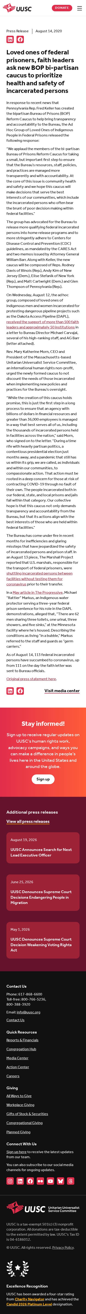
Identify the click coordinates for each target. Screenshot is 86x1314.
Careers (12, 1076)
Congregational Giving (24, 1123)
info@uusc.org (28, 1012)
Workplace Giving (20, 1105)
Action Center (17, 1067)
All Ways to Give (19, 1096)
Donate (62, 8)
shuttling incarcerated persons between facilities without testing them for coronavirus (39, 579)
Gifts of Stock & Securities (27, 1114)
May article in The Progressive (38, 592)
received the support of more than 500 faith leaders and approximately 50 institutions (42, 324)
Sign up (43, 779)
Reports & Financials (22, 1040)
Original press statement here (31, 679)
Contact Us (15, 1020)
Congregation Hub (21, 1049)
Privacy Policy (63, 1247)
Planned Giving (18, 1132)
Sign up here (16, 1152)
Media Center (17, 1058)
